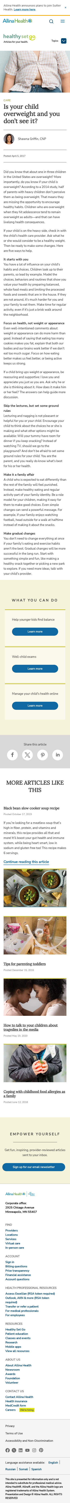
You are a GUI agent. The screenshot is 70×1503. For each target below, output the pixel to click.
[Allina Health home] (17, 21)
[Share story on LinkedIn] (58, 755)
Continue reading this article (26, 861)
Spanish (36, 1469)
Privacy (10, 1426)
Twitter (14, 1450)
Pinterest (41, 1450)
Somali (23, 1469)
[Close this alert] (65, 7)
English (53, 1463)
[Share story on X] (27, 755)
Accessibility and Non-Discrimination (29, 1441)
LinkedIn (20, 1450)
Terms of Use (14, 1433)
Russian (10, 1469)
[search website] (51, 21)
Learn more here (24, 9)
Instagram (34, 1450)
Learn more (35, 632)
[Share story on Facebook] (12, 755)
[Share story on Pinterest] (42, 755)
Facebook (7, 1450)
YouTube (27, 1450)
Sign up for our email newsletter (34, 1167)
